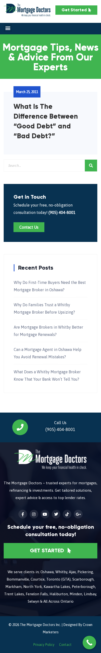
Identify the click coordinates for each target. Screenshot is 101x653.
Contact (65, 645)
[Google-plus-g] (78, 514)
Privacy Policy (43, 645)
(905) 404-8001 (62, 212)
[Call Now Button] (89, 642)
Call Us (60, 422)
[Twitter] (56, 514)
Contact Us (28, 227)
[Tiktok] (67, 514)
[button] (8, 28)
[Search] (91, 165)
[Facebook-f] (22, 514)
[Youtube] (45, 514)
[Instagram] (34, 514)
